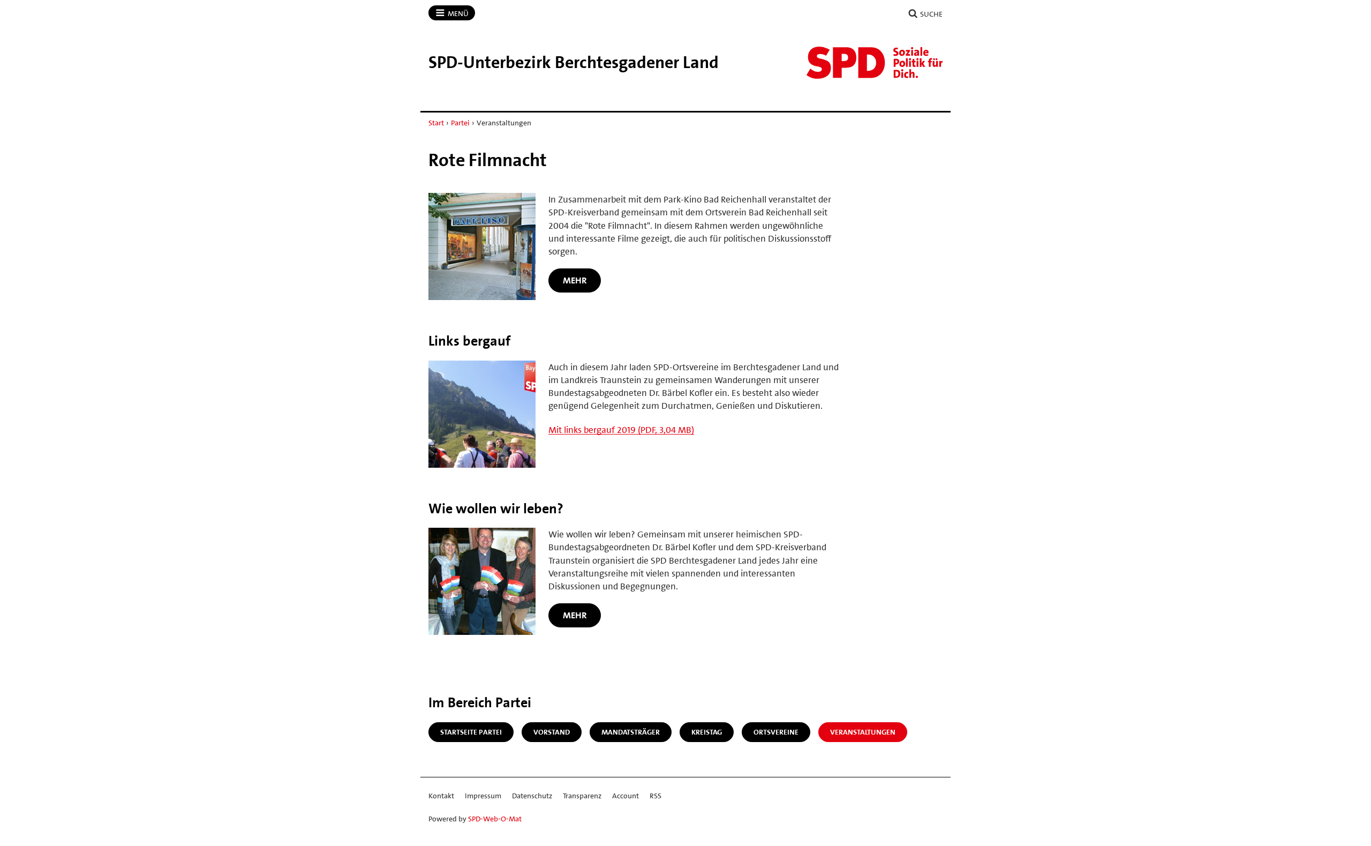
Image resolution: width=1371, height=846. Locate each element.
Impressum (483, 795)
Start (436, 123)
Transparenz (582, 795)
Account (625, 795)
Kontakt (441, 795)
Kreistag (706, 732)
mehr (575, 280)
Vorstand (551, 732)
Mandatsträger (630, 732)
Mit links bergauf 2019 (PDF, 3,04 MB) (621, 430)
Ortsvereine (776, 732)
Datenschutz (532, 795)
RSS (655, 795)
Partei (460, 123)
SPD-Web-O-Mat (495, 818)
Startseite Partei (471, 732)
